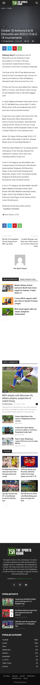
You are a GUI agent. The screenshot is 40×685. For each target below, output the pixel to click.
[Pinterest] (14, 48)
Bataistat (15, 676)
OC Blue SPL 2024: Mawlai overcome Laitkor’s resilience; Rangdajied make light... (26, 430)
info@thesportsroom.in (24, 578)
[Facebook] (4, 48)
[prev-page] (3, 319)
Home (3, 8)
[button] (3, 3)
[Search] (37, 3)
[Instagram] (20, 585)
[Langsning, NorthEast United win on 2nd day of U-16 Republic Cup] (7, 602)
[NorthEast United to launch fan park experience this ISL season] (7, 613)
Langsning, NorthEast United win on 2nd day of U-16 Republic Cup (25, 601)
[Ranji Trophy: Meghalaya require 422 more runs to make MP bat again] (7, 442)
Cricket (9, 8)
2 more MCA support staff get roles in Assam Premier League (26, 301)
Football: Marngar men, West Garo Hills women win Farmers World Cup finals (29, 242)
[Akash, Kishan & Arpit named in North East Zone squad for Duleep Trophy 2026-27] (7, 288)
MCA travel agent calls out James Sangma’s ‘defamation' (25, 311)
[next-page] (7, 319)
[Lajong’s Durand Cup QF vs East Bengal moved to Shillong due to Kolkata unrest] (10, 486)
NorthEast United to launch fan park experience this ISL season (26, 612)
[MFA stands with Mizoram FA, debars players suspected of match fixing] (20, 380)
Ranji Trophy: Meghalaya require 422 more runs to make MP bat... (26, 441)
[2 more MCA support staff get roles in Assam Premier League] (7, 301)
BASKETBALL (31, 676)
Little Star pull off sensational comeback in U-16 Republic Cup (25, 624)
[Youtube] (26, 585)
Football (5, 391)
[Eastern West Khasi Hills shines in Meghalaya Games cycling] (7, 419)
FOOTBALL (6, 676)
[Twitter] (9, 48)
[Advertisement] (20, 31)
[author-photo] (20, 265)
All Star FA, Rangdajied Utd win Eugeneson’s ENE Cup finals (10, 241)
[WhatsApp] (20, 48)
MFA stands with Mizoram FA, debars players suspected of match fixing (17, 398)
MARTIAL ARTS (16, 678)
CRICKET (22, 676)
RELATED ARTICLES (10, 279)
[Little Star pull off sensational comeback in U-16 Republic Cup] (7, 624)
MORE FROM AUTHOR (28, 279)
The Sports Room (20, 268)
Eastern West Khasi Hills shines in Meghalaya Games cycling (25, 419)
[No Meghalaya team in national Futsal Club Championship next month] (10, 462)
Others (25, 678)
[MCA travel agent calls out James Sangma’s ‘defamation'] (7, 311)
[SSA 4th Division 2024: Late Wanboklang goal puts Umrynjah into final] (29, 486)
